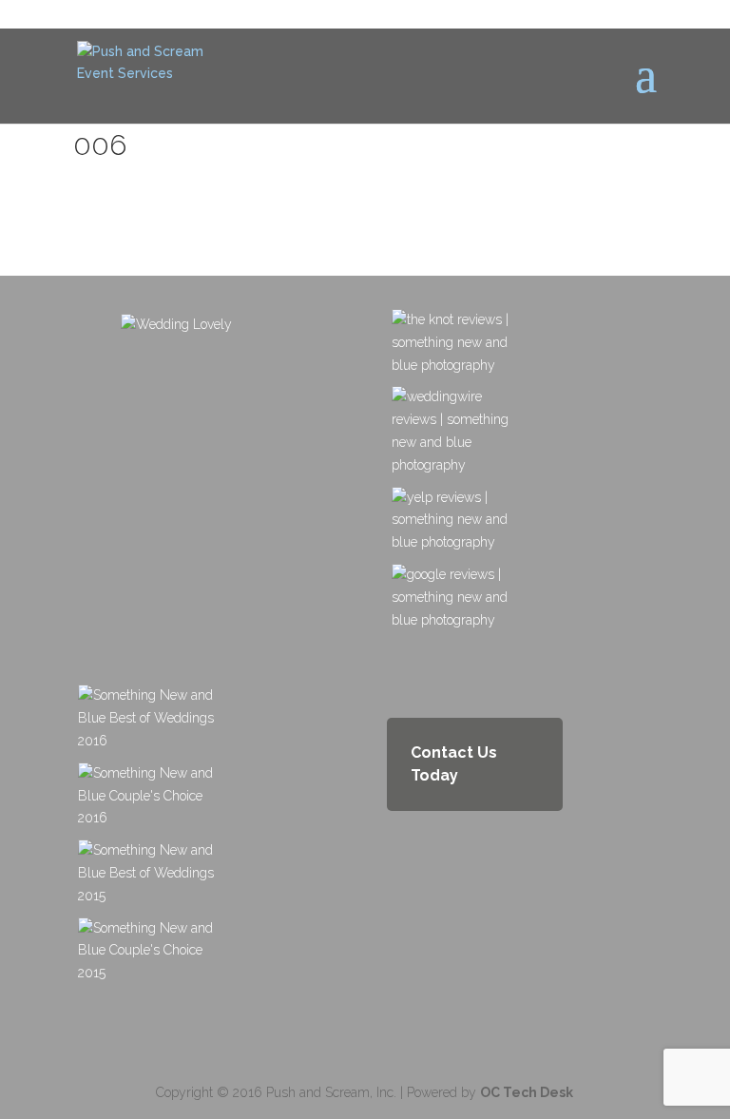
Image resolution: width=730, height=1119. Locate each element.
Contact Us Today (454, 763)
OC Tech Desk (526, 1092)
